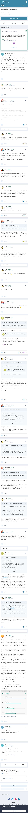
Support (10, 14)
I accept (15, 810)
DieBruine (8, 31)
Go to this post (14, 47)
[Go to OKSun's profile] (2, 636)
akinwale (7, 317)
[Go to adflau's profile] (2, 727)
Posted (9, 55)
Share (14, 785)
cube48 (6, 84)
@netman (5, 577)
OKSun (6, 635)
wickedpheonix (5, 12)
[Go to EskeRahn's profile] (2, 149)
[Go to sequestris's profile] (2, 100)
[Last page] (26, 23)
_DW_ (6, 133)
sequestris (7, 100)
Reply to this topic (14, 18)
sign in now (3, 773)
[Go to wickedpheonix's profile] (2, 54)
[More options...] (25, 54)
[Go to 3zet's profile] (2, 170)
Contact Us (14, 802)
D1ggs (6, 744)
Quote (5, 78)
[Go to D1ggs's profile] (2, 745)
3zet (6, 169)
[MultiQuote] (2, 79)
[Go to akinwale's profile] (2, 318)
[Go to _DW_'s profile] (2, 134)
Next (23, 23)
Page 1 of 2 (14, 23)
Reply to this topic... (8, 778)
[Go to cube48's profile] (2, 85)
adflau (6, 726)
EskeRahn (14, 40)
